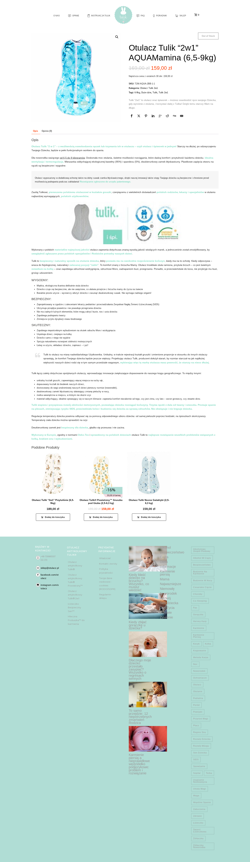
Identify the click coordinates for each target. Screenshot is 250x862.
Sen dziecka (169, 603)
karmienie (198, 628)
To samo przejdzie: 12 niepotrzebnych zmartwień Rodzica (140, 716)
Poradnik (161, 15)
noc (195, 664)
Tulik (155, 92)
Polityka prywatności (106, 571)
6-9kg (137, 92)
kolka (208, 644)
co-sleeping (200, 601)
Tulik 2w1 (163, 92)
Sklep (182, 15)
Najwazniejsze (170, 583)
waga (196, 795)
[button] (117, 37)
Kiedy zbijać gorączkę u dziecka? (138, 625)
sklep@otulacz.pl (50, 568)
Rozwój (165, 598)
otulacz (197, 684)
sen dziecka (200, 753)
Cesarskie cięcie (202, 587)
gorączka (198, 614)
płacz (196, 725)
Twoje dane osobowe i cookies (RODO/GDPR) (107, 584)
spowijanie (199, 766)
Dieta (164, 561)
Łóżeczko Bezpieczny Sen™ (74, 607)
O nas (56, 15)
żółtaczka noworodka (199, 846)
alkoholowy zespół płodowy (201, 550)
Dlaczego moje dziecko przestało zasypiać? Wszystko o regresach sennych (140, 669)
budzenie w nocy (202, 580)
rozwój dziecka (202, 739)
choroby (197, 594)
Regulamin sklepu (105, 596)
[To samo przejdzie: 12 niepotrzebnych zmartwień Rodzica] (148, 694)
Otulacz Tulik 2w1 (149, 88)
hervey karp (200, 621)
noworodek (199, 671)
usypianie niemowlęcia (200, 781)
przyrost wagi (200, 719)
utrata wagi (199, 789)
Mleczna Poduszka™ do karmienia (76, 620)
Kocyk (196, 644)
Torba (209, 773)
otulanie (197, 691)
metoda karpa (200, 657)
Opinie (75, 15)
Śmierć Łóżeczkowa (199, 830)
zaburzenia (199, 809)
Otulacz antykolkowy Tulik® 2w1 (75, 595)
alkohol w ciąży (202, 558)
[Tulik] (123, 15)
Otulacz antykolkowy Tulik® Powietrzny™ (75, 580)
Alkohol (165, 547)
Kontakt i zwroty (108, 563)
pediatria (198, 698)
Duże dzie (146, 92)
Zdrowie (166, 612)
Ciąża (164, 557)
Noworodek (168, 593)
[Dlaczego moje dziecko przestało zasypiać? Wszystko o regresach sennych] (148, 644)
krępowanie (199, 650)
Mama (164, 579)
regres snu (199, 732)
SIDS (196, 759)
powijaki (197, 712)
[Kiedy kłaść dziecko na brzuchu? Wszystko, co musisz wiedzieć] (148, 558)
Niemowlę (167, 588)
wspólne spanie (202, 802)
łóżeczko (198, 823)
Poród (196, 705)
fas (195, 608)
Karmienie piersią (167, 573)
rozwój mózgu (201, 746)
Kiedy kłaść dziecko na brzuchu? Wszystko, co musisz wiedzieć (139, 582)
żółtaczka (198, 838)
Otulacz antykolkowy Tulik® (75, 566)
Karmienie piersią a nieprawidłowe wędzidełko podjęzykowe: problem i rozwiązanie (139, 764)
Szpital (197, 773)
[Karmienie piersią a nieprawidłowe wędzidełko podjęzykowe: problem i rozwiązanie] (148, 739)
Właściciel (105, 558)
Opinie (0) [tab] (47, 131)
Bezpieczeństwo (172, 552)
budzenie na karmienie (200, 572)
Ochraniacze (200, 678)
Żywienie (166, 617)
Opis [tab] (35, 131)
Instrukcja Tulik (100, 15)
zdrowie (197, 816)
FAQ (143, 15)
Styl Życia (167, 607)
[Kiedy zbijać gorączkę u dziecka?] (148, 606)
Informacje (168, 566)
